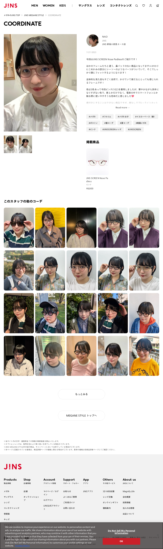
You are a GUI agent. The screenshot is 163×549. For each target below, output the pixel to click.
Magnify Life (129, 491)
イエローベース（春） (146, 117)
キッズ (7, 519)
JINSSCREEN (135, 129)
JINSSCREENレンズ (112, 129)
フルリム (107, 117)
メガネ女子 (124, 117)
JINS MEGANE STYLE (34, 15)
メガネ (93, 117)
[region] (81, 535)
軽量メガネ (142, 123)
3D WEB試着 (108, 491)
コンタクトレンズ (121, 5)
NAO (105, 37)
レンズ (101, 5)
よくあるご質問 (70, 497)
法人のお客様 (128, 508)
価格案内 (107, 508)
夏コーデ (125, 123)
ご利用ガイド (69, 502)
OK (121, 541)
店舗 (25, 491)
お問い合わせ (69, 508)
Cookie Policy (22, 546)
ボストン (94, 123)
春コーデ (109, 123)
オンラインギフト (110, 502)
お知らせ (67, 491)
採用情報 (127, 502)
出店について (128, 514)
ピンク (93, 129)
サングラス (85, 5)
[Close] (157, 535)
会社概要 (127, 497)
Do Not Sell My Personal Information (121, 532)
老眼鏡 (7, 514)
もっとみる (81, 394)
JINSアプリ (88, 491)
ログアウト (48, 500)
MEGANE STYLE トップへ (81, 415)
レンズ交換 (108, 497)
